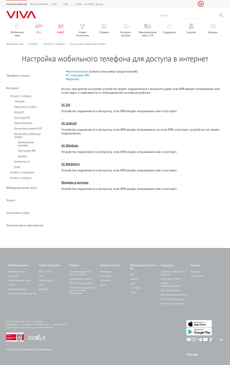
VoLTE (41, 275)
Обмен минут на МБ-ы (25, 106)
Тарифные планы (17, 271)
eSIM (41, 284)
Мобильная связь (15, 43)
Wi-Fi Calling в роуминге (81, 283)
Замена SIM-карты (23, 122)
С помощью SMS (79, 75)
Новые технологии (49, 265)
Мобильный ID (46, 280)
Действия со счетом (170, 278)
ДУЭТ (132, 283)
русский (99, 4)
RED (132, 274)
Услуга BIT (19, 112)
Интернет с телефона (54, 43)
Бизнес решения (39, 3)
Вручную (22, 156)
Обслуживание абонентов (174, 294)
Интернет (34, 43)
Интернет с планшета (20, 177)
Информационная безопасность (35, 324)
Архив (17, 166)
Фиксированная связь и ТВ (143, 266)
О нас (54, 3)
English (78, 4)
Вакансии (195, 271)
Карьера (195, 265)
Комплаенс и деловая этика (18, 321)
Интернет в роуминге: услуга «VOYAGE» (80, 273)
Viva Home (135, 287)
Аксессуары (105, 275)
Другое (103, 284)
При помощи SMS (27, 150)
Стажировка (197, 275)
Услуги (11, 284)
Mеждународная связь (19, 280)
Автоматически (78, 71)
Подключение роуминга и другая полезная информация (82, 290)
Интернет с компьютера (22, 172)
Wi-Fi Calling (45, 271)
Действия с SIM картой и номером (173, 273)
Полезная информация (172, 299)
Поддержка (167, 265)
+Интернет (19, 101)
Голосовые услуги (17, 289)
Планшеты (105, 280)
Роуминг (74, 265)
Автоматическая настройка (26, 144)
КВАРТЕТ (134, 279)
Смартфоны (106, 271)
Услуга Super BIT (22, 117)
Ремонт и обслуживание (173, 303)
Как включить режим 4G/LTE (28, 128)
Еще (66, 3)
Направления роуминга (81, 278)
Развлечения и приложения (22, 293)
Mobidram (44, 289)
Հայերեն (89, 4)
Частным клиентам (16, 3)
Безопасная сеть (22, 161)
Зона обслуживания (170, 290)
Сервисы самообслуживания (170, 284)
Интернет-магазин (110, 265)
